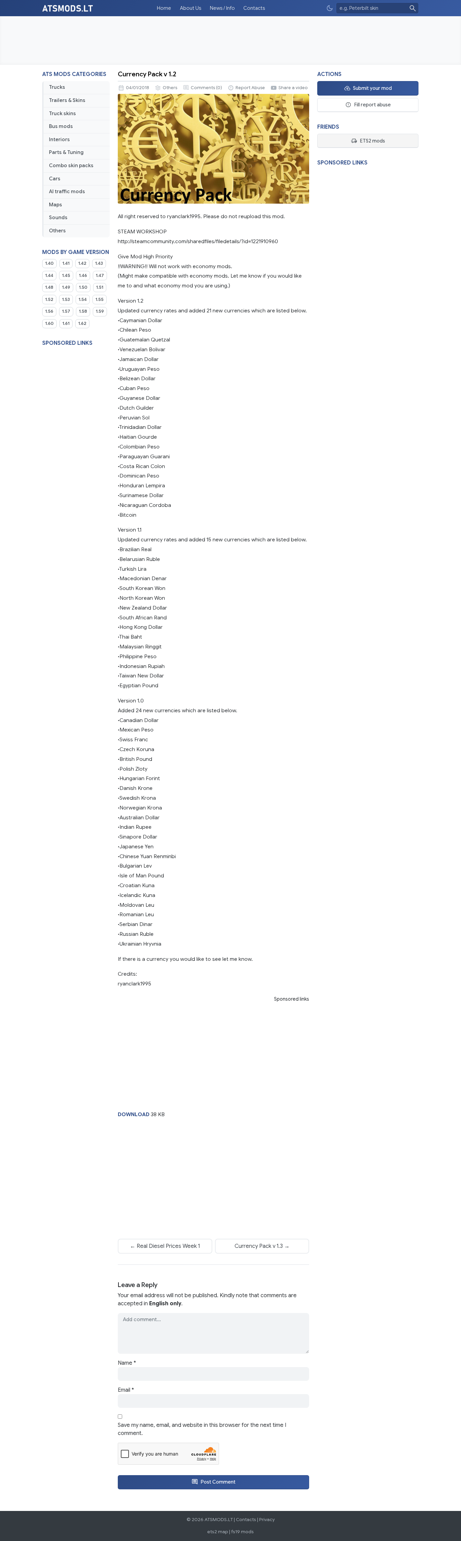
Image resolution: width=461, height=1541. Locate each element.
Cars (54, 179)
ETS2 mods (372, 141)
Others (57, 231)
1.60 (49, 323)
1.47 (100, 275)
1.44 (49, 275)
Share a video (293, 88)
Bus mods (61, 126)
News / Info (222, 8)
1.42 (82, 263)
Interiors (59, 139)
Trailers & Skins (67, 100)
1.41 (66, 263)
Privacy (267, 1519)
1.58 (83, 311)
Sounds (58, 217)
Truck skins (62, 113)
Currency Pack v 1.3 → (262, 1246)
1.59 (100, 311)
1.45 (66, 275)
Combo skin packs (71, 165)
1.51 (99, 287)
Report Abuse (250, 88)
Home (164, 8)
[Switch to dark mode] (330, 8)
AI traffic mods (67, 191)
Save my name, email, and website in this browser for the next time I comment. (202, 1429)
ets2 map (217, 1532)
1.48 (49, 287)
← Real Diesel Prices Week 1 (165, 1246)
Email (126, 1390)
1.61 (66, 323)
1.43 (99, 263)
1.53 (66, 299)
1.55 (100, 299)
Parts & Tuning (66, 152)
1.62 (82, 323)
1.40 (49, 263)
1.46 (83, 275)
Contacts (254, 8)
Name (127, 1363)
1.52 (49, 299)
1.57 (66, 311)
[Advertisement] (230, 40)
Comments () (206, 88)
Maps (55, 205)
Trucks (57, 87)
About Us (190, 8)
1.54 (83, 299)
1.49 (66, 287)
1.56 (49, 311)
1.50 (83, 287)
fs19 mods (242, 1532)
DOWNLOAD (134, 1114)
